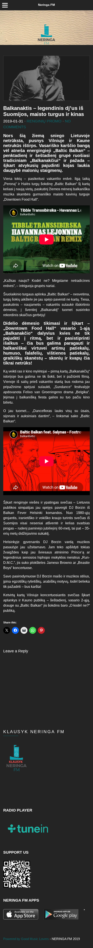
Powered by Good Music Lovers (26, 939)
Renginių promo (44, 121)
